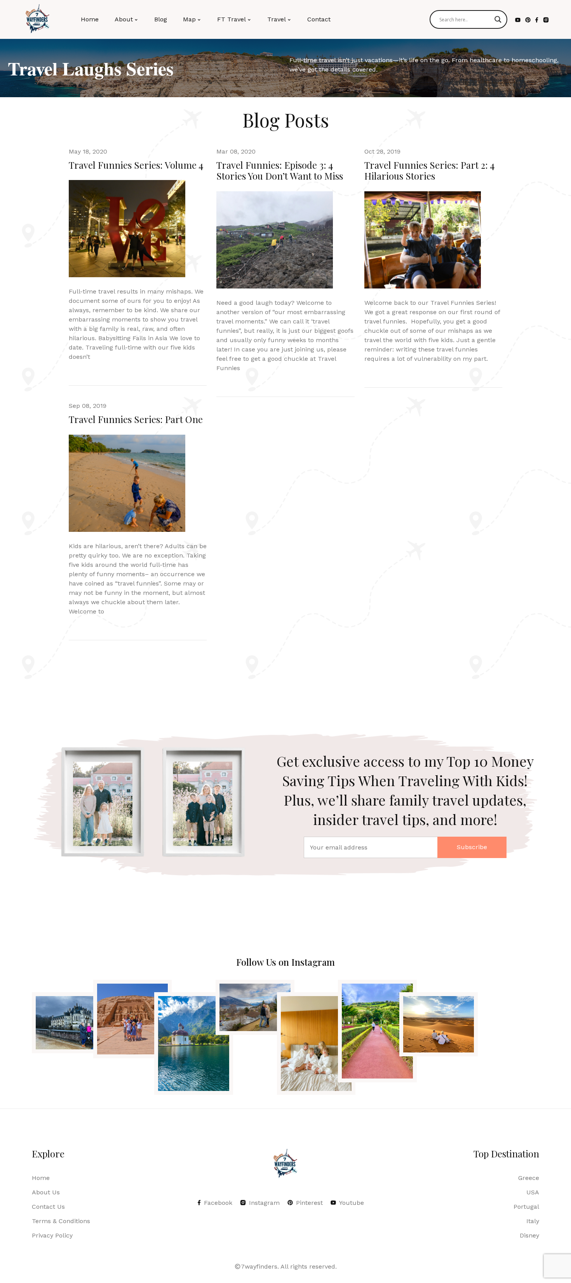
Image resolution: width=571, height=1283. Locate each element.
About (124, 19)
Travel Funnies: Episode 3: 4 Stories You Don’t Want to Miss (279, 170)
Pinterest (309, 1202)
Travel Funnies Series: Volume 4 (136, 165)
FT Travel (231, 19)
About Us (46, 1192)
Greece (528, 1178)
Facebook (218, 1202)
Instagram (264, 1202)
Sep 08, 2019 (87, 405)
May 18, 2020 (88, 151)
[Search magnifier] (498, 19)
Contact (319, 19)
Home (90, 19)
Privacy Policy (52, 1235)
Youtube (351, 1202)
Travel (276, 19)
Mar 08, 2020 (236, 151)
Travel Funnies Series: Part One (136, 419)
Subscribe (472, 847)
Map (189, 19)
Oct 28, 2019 (382, 151)
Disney (529, 1235)
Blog (160, 19)
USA (532, 1192)
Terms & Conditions (61, 1221)
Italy (532, 1221)
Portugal (526, 1206)
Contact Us (48, 1206)
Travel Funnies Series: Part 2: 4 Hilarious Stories (429, 170)
